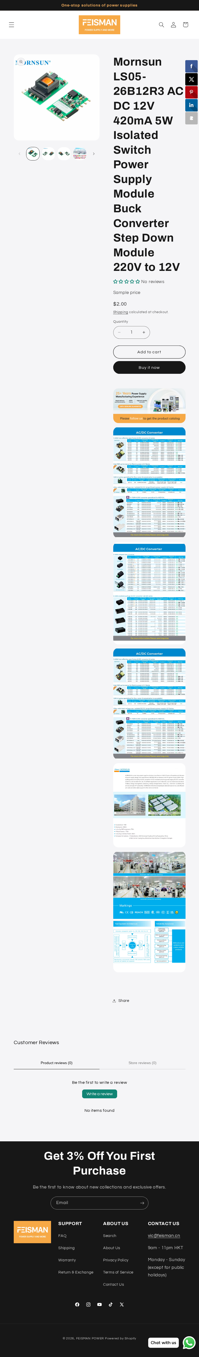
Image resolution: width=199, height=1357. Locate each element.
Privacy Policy (116, 1260)
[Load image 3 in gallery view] (64, 153)
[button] (11, 25)
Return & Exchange (76, 1272)
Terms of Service (118, 1272)
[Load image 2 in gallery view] (48, 153)
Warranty (67, 1260)
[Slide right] (94, 153)
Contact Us (113, 1284)
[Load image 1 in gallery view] (32, 153)
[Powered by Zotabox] (191, 118)
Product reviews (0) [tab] (57, 1063)
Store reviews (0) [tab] (143, 1063)
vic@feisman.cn (164, 1235)
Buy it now (149, 367)
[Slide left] (19, 153)
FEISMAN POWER (90, 1338)
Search (109, 1236)
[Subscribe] (142, 1203)
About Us (111, 1248)
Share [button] (123, 1001)
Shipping (120, 312)
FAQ (62, 1236)
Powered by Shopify (120, 1338)
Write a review (100, 1094)
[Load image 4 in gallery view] (79, 153)
